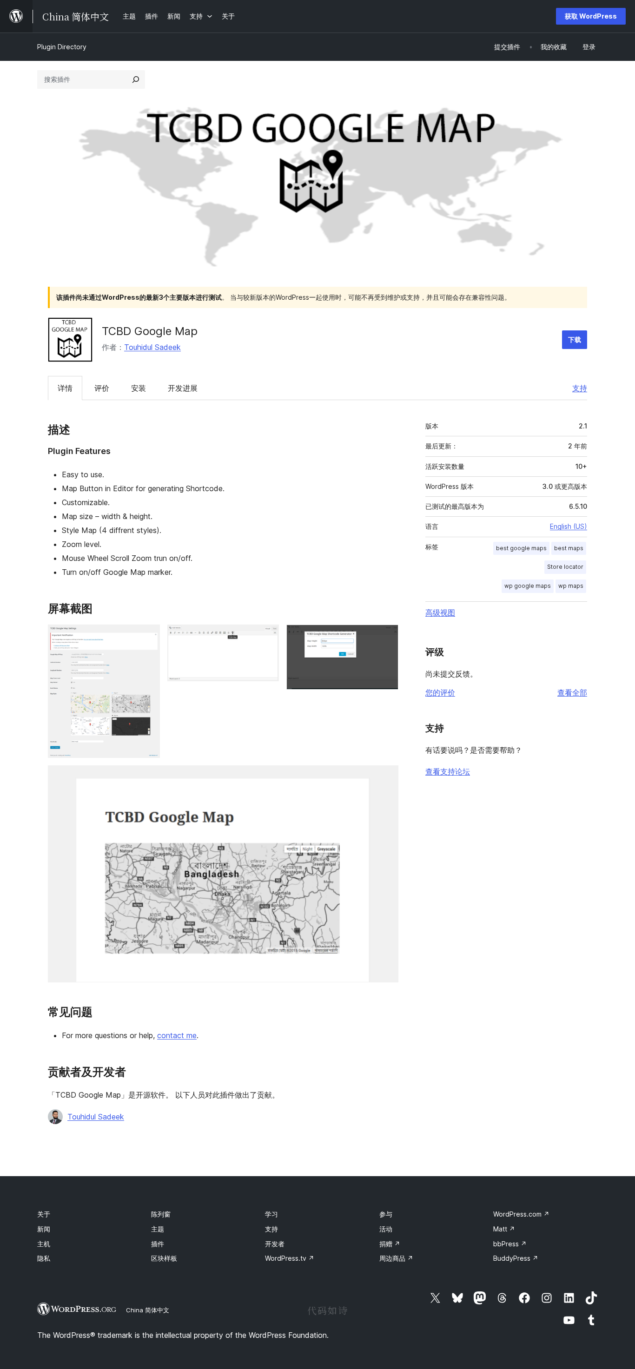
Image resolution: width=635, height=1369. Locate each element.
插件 (157, 1244)
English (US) (568, 526)
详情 (65, 388)
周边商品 (396, 1258)
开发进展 (183, 388)
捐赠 (389, 1244)
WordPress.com (521, 1214)
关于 (43, 1214)
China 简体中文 (147, 1310)
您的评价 (440, 692)
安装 (138, 388)
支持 (579, 388)
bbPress (510, 1244)
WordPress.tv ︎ (289, 1258)
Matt (504, 1229)
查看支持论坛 (447, 771)
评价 (101, 388)
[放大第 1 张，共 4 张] (147, 637)
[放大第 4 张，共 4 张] (385, 778)
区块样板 (164, 1258)
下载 (574, 339)
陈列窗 (161, 1214)
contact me (177, 1035)
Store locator (565, 566)
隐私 (43, 1258)
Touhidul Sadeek (152, 347)
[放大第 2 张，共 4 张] (266, 637)
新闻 (43, 1229)
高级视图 (440, 612)
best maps (568, 548)
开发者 (274, 1244)
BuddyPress (515, 1258)
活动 (385, 1229)
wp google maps (527, 585)
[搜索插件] (135, 79)
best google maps (521, 548)
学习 (271, 1214)
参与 (385, 1214)
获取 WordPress (591, 16)
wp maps (570, 585)
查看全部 (572, 692)
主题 (157, 1229)
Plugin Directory (61, 47)
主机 (43, 1244)
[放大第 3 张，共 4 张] (385, 637)
